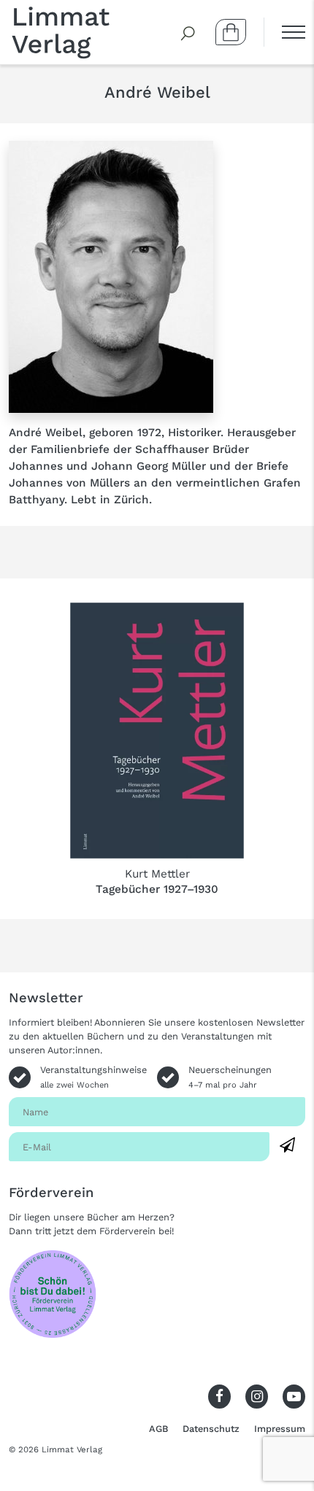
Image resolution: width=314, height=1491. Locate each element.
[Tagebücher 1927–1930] (157, 730)
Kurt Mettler (157, 873)
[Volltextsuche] (188, 32)
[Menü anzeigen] (284, 32)
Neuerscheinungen (230, 1076)
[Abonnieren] (287, 1145)
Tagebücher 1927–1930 (157, 889)
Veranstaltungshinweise (93, 1076)
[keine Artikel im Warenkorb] (230, 32)
